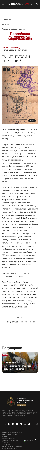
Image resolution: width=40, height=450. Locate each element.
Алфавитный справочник (13, 29)
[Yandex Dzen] (33, 424)
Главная (5, 48)
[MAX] (5, 424)
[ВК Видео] (17, 424)
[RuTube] (21, 424)
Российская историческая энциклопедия (20, 36)
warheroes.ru (14, 448)
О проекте (6, 20)
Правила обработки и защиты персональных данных (12, 433)
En (9, 4)
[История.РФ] (20, 4)
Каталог (5, 24)
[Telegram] (9, 424)
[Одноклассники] (29, 424)
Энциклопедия (15, 48)
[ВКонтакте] (13, 424)
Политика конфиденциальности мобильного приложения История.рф (10, 439)
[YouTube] (25, 424)
